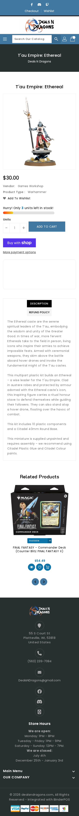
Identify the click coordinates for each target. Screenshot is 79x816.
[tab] (39, 303)
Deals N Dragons (39, 61)
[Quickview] (31, 567)
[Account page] (65, 39)
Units (7, 219)
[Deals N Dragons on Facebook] (32, 5)
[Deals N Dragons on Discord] (39, 5)
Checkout (32, 11)
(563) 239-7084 (39, 661)
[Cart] (73, 39)
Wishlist (49, 11)
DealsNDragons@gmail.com (39, 680)
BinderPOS (62, 799)
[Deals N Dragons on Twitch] (47, 5)
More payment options (19, 252)
